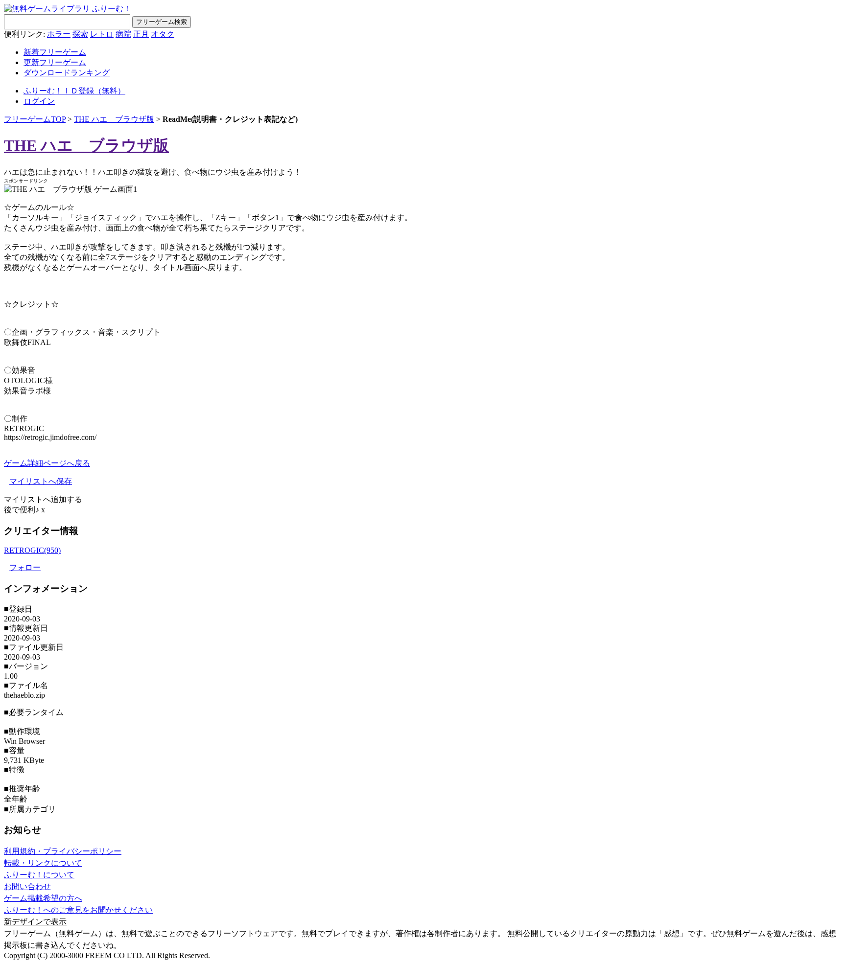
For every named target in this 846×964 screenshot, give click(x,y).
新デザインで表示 (35, 922)
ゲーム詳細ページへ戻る (47, 463)
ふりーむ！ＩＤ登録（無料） (74, 91)
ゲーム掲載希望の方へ (43, 898)
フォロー (25, 567)
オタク (162, 34)
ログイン (39, 101)
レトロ (102, 34)
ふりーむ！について (39, 875)
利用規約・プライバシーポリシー (62, 851)
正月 (141, 34)
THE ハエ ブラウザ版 (114, 119)
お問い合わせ (27, 886)
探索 (80, 34)
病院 (123, 34)
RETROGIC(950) (32, 550)
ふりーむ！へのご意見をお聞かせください (78, 910)
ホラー (58, 34)
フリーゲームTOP (35, 119)
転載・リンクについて (43, 863)
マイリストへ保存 (40, 481)
